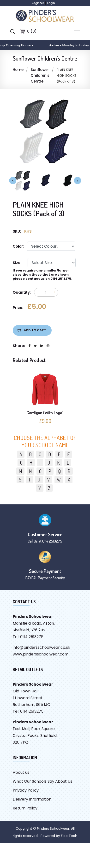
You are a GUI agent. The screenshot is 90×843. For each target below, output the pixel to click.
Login (51, 3)
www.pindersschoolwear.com (40, 654)
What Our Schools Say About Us (42, 781)
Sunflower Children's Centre (40, 75)
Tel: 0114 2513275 (28, 637)
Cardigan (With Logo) (45, 412)
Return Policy (25, 808)
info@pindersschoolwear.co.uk (41, 647)
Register (38, 3)
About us (21, 772)
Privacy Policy (26, 790)
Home (18, 69)
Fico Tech (69, 835)
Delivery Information (32, 799)
